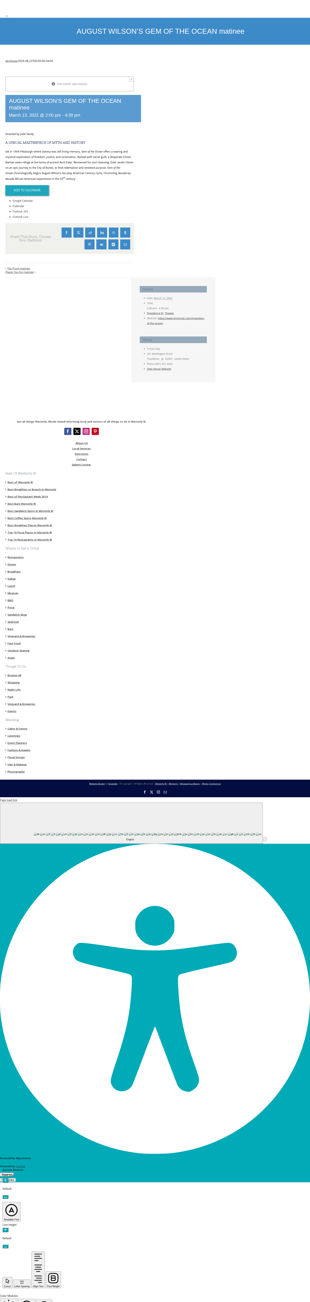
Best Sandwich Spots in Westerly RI (30, 511)
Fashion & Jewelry (19, 750)
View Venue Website (159, 369)
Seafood (13, 622)
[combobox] (131, 823)
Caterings (14, 735)
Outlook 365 (20, 211)
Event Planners (17, 743)
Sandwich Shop (17, 614)
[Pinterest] (95, 431)
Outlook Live (20, 217)
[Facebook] (67, 431)
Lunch (11, 586)
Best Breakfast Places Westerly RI (30, 525)
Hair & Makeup (17, 764)
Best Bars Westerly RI (22, 503)
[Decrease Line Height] (5, 1246)
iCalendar (18, 206)
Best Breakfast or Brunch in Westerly (32, 489)
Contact (81, 459)
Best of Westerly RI (20, 482)
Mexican (13, 593)
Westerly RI (161, 783)
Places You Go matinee (19, 272)
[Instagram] (86, 431)
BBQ (10, 600)
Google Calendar (23, 200)
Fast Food (14, 643)
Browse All (14, 675)
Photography (16, 771)
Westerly (173, 783)
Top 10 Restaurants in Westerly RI (30, 539)
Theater (169, 313)
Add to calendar (27, 190)
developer (11, 61)
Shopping (14, 682)
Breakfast (14, 571)
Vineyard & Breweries (21, 636)
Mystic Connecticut (211, 783)
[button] (265, 839)
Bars (10, 629)
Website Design (97, 783)
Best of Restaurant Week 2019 (28, 496)
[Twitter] (77, 431)
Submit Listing (81, 464)
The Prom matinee (18, 268)
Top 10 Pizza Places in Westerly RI (30, 532)
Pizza (11, 607)
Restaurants (16, 557)
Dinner (12, 564)
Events (12, 711)
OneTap (20, 1166)
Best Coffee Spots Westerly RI (27, 518)
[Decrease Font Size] (5, 1197)
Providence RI (155, 313)
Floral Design (16, 757)
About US (82, 443)
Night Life (14, 689)
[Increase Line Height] (5, 1230)
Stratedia (112, 783)
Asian (11, 657)
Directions (81, 454)
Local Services (81, 448)
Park (10, 697)
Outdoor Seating (19, 650)
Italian (12, 578)
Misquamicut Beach (189, 783)
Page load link (8, 800)
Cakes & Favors (17, 728)
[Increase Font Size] (5, 1180)
